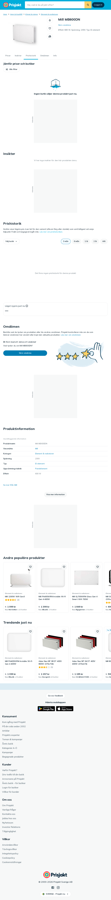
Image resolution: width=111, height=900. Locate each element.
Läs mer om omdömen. (71, 335)
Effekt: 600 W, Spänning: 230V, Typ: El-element (79, 30)
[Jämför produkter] (50, 36)
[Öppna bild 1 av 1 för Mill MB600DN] (25, 34)
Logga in (98, 5)
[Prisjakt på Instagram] (58, 887)
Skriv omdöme (64, 25)
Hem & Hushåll (16, 14)
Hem (5, 14)
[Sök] (88, 4)
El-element (40, 463)
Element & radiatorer (49, 14)
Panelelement (41, 468)
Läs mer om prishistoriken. (51, 232)
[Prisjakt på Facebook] (52, 887)
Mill (36, 448)
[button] (50, 20)
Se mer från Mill (10, 485)
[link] (19, 587)
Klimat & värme (31, 14)
